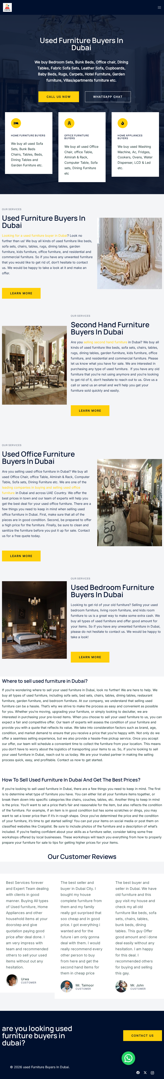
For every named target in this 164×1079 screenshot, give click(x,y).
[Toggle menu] (159, 7)
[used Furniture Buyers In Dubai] (7, 7)
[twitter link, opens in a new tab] (145, 1072)
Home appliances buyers (130, 137)
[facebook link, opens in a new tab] (138, 1072)
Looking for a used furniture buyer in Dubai (34, 236)
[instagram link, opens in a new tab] (152, 1072)
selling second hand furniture (105, 342)
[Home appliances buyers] (123, 123)
